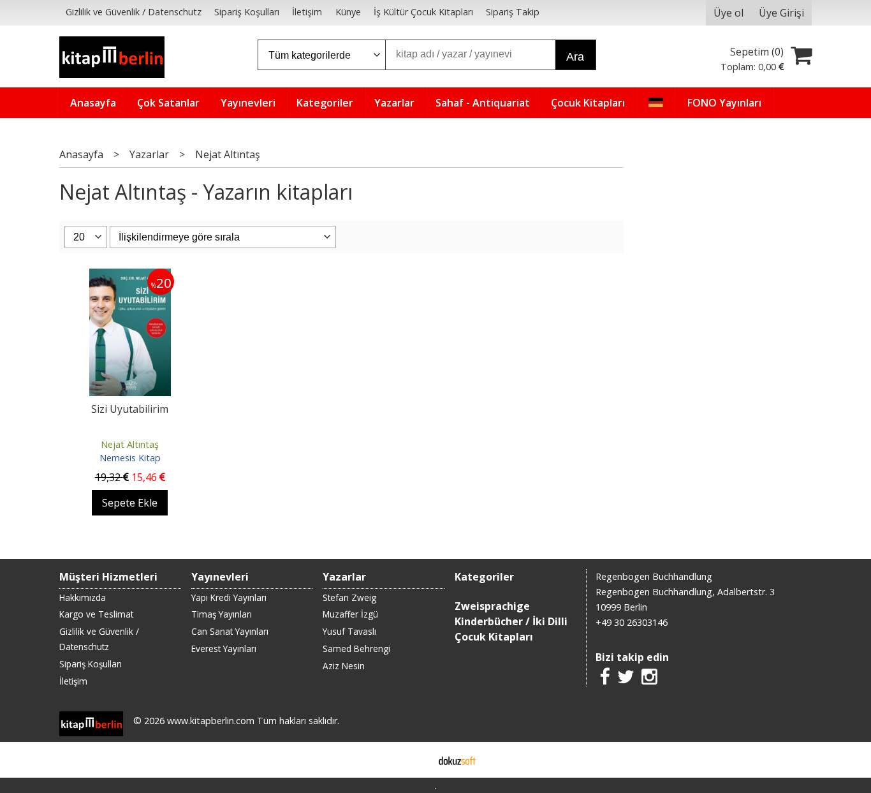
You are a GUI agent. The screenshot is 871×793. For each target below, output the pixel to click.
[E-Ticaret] (457, 760)
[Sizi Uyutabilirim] (130, 276)
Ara (575, 56)
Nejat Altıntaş (130, 444)
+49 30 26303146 (632, 622)
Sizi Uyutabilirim (129, 409)
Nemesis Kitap (130, 458)
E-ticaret (415, 760)
